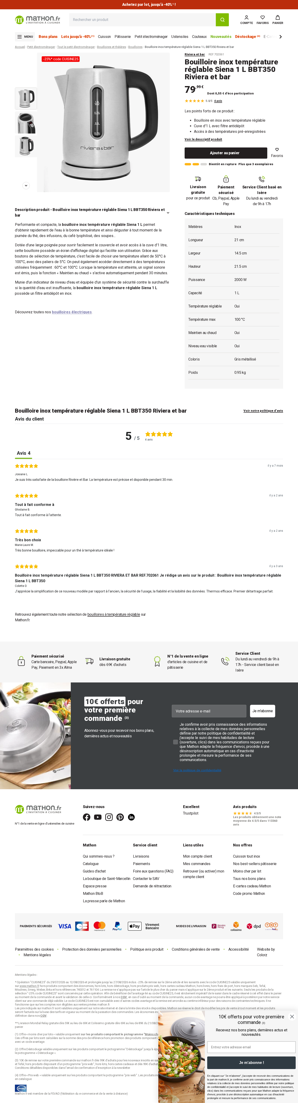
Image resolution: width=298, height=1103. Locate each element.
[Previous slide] (26, 59)
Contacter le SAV (146, 878)
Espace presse (95, 886)
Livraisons (141, 856)
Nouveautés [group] (220, 36)
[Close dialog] (292, 1017)
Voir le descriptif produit (203, 139)
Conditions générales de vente (196, 949)
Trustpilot (190, 813)
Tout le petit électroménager (76, 47)
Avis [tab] (23, 453)
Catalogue (90, 864)
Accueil (20, 47)
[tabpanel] (149, 530)
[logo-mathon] (37, 19)
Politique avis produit (146, 949)
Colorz (262, 955)
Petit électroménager (41, 47)
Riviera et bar (195, 54)
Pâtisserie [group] (123, 36)
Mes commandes (196, 864)
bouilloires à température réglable (114, 614)
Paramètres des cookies (34, 949)
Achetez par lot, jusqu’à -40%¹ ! (149, 4)
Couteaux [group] (199, 36)
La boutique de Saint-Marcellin (106, 878)
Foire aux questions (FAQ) (153, 871)
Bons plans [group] (48, 36)
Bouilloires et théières (111, 47)
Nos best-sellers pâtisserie (255, 864)
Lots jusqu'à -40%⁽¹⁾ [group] (77, 36)
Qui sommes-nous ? (99, 856)
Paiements (141, 864)
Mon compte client (197, 856)
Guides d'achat (94, 871)
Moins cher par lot (247, 871)
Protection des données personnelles (92, 949)
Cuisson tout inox (246, 856)
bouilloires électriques (72, 312)
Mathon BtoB (93, 893)
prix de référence (93, 1038)
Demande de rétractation (152, 886)
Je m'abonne (262, 711)
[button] (277, 20)
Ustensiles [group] (179, 36)
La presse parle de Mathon (104, 901)
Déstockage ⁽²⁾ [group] (247, 36)
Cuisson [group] (104, 36)
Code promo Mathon (249, 893)
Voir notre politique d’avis (263, 410)
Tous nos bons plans (249, 878)
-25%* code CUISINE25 (60, 59)
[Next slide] (273, 37)
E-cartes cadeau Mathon (252, 886)
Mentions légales (37, 955)
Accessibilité (238, 949)
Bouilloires (135, 47)
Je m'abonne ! (251, 1063)
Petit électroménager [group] (151, 36)
